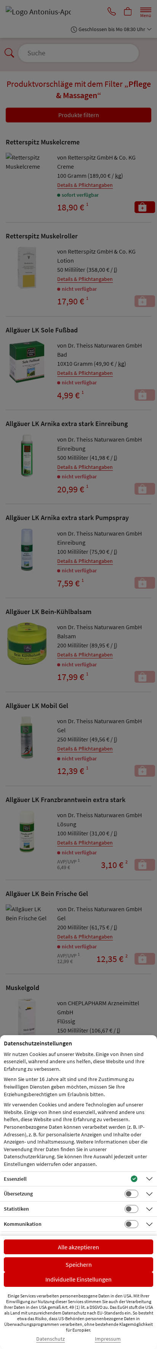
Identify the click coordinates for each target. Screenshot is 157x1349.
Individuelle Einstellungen (78, 1279)
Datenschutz (50, 1339)
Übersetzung (18, 1193)
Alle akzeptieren (78, 1247)
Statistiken (16, 1208)
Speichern (79, 1264)
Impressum (108, 1339)
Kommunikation (23, 1224)
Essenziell (15, 1178)
